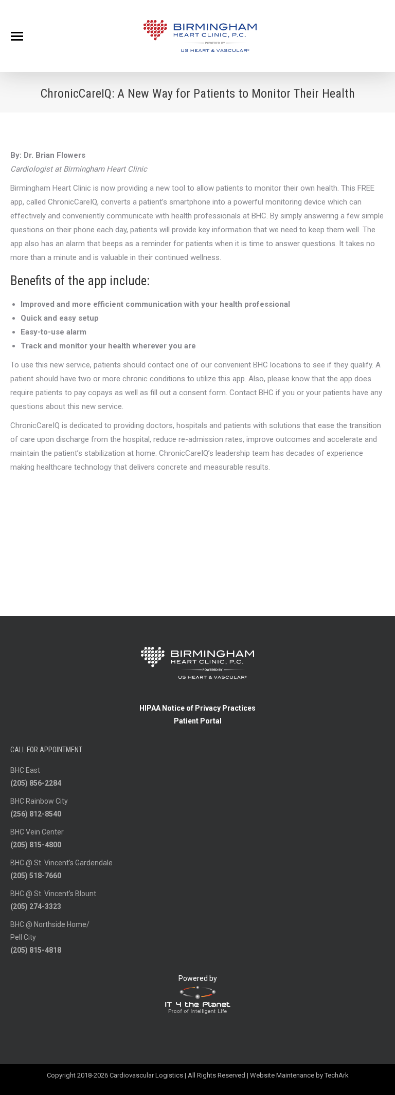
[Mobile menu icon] (17, 36)
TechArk (337, 1075)
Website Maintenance (282, 1075)
